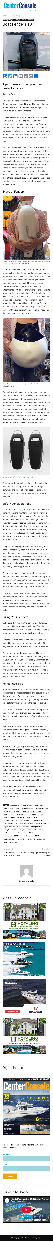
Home (5, 16)
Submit (9, 1176)
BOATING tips (24, 820)
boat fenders (27, 805)
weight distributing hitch (37, 839)
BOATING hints (22, 814)
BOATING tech (32, 817)
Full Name (7, 1154)
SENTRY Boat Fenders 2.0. (24, 477)
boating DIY (41, 811)
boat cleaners (15, 805)
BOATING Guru (9, 814)
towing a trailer (9, 839)
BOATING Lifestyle (36, 814)
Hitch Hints (37, 830)
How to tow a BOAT (32, 836)
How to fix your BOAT (25, 833)
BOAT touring (8, 808)
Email (5, 1164)
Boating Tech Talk (10, 820)
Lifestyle (17, 20)
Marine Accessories (27, 20)
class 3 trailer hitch (26, 824)
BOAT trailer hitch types (24, 808)
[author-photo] (26, 877)
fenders (26, 827)
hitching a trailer (10, 833)
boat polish (39, 805)
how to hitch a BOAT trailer (13, 836)
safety (20, 509)
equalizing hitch (41, 824)
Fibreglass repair (25, 830)
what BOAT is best (10, 842)
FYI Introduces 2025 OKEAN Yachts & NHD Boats (14, 854)
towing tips (21, 839)
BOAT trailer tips (42, 808)
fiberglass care (36, 827)
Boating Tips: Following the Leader (39, 854)
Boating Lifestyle (15, 16)
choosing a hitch (37, 820)
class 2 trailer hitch (10, 824)
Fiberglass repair (10, 830)
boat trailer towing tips (12, 811)
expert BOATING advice (12, 827)
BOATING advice (28, 811)
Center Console (26, 881)
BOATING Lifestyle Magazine (14, 817)
